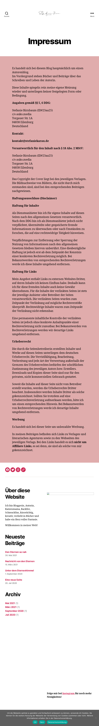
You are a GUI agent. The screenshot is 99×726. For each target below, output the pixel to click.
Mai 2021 (10, 603)
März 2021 (10, 607)
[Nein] (95, 718)
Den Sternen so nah (15, 552)
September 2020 (14, 611)
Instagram (68, 693)
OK (35, 722)
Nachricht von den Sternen (19, 561)
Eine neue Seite (13, 579)
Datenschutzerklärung (57, 722)
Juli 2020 (10, 614)
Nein (42, 722)
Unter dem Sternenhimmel (19, 570)
